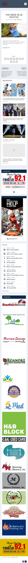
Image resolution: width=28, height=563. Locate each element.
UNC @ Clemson (11, 279)
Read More (6, 47)
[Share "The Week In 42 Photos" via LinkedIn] (19, 58)
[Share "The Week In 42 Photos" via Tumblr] (14, 58)
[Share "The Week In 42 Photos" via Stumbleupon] (11, 61)
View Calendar (5, 291)
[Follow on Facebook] (23, 561)
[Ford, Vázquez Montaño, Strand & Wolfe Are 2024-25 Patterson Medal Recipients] (14, 90)
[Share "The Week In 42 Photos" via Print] (16, 61)
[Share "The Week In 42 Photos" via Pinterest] (16, 58)
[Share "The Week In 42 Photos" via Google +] (11, 58)
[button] (14, 192)
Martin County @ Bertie (13, 249)
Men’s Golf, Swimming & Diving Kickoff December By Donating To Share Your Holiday (13, 119)
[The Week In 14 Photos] (14, 131)
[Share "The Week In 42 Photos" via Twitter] (8, 58)
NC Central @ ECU (11, 288)
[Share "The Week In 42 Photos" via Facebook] (5, 58)
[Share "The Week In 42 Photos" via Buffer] (22, 58)
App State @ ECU (11, 271)
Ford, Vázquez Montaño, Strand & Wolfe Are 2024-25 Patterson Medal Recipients (14, 99)
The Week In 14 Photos (9, 140)
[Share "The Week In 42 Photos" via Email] (14, 61)
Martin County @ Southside (14, 266)
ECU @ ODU (10, 283)
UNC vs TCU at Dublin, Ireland (14, 254)
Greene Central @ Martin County (15, 275)
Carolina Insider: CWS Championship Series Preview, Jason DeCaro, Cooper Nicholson (13, 160)
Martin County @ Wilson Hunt (14, 258)
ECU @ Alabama (11, 262)
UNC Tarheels (18, 19)
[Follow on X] (26, 561)
